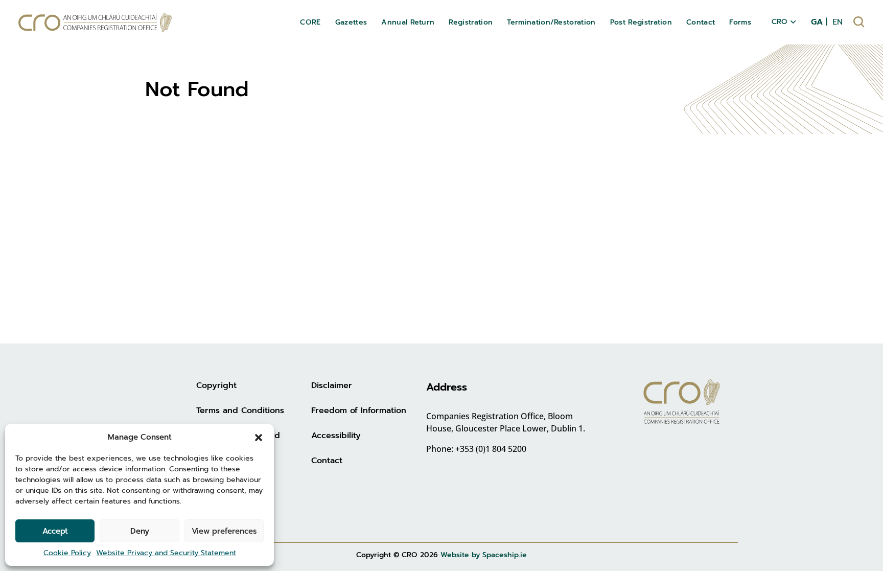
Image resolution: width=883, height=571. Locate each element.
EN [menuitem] (837, 22)
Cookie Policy (67, 552)
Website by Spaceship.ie (483, 555)
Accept (55, 531)
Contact (326, 460)
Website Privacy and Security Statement (166, 552)
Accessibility (336, 435)
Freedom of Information (358, 410)
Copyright (216, 385)
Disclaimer (331, 385)
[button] (258, 437)
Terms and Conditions (240, 410)
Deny (139, 531)
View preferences (224, 531)
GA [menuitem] (817, 22)
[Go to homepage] (95, 22)
